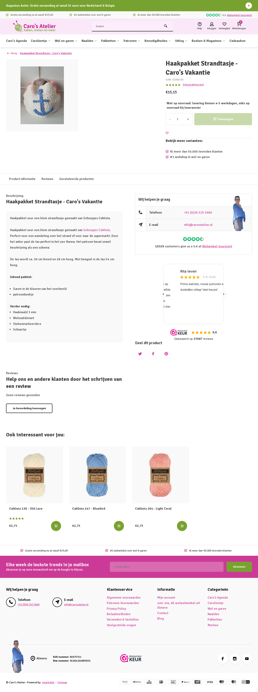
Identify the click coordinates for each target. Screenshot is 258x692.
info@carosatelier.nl (198, 225)
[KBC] (149, 682)
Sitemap (62, 682)
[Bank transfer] (125, 682)
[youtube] (247, 659)
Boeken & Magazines (207, 41)
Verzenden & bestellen (123, 620)
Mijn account (166, 598)
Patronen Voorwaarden (123, 603)
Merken (213, 625)
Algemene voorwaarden (123, 598)
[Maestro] (222, 682)
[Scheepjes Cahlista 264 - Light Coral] (160, 474)
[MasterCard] (234, 682)
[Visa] (210, 682)
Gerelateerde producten (76, 179)
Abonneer (239, 566)
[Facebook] (223, 659)
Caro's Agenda (16, 41)
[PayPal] (185, 682)
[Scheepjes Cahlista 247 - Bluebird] (97, 474)
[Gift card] (197, 682)
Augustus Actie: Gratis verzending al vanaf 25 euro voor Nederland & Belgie (60, 6)
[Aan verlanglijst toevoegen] (167, 133)
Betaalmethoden (118, 614)
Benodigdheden (156, 41)
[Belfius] (137, 682)
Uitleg (179, 41)
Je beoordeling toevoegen (29, 408)
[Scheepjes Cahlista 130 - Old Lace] (34, 474)
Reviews (47, 179)
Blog (160, 619)
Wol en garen (64, 41)
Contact (162, 613)
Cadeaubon (237, 41)
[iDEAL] (161, 682)
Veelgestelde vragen (121, 625)
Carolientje (39, 41)
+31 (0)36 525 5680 (198, 213)
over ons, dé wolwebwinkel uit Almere (178, 605)
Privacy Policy (116, 609)
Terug (13, 53)
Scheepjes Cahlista (96, 230)
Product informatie (22, 179)
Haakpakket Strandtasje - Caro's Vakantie (46, 53)
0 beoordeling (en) (193, 84)
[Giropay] (246, 682)
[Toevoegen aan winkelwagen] (56, 526)
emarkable (48, 682)
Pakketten (108, 41)
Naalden (87, 41)
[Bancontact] (173, 682)
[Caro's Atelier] (36, 26)
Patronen (130, 41)
